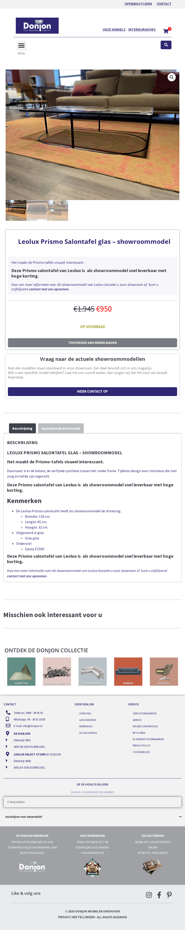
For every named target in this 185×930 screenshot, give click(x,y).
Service (137, 720)
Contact (164, 3)
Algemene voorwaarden (148, 739)
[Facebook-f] (159, 895)
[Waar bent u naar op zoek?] (166, 45)
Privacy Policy (141, 745)
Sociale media (88, 732)
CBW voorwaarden (145, 713)
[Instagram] (148, 895)
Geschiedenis (87, 720)
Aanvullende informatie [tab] (61, 428)
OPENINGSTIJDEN (138, 3)
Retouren (139, 732)
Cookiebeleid (141, 752)
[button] (21, 46)
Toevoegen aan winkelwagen (92, 343)
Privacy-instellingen (76, 917)
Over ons (85, 713)
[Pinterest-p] (169, 895)
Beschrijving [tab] (22, 428)
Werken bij (86, 726)
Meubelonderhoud (145, 726)
